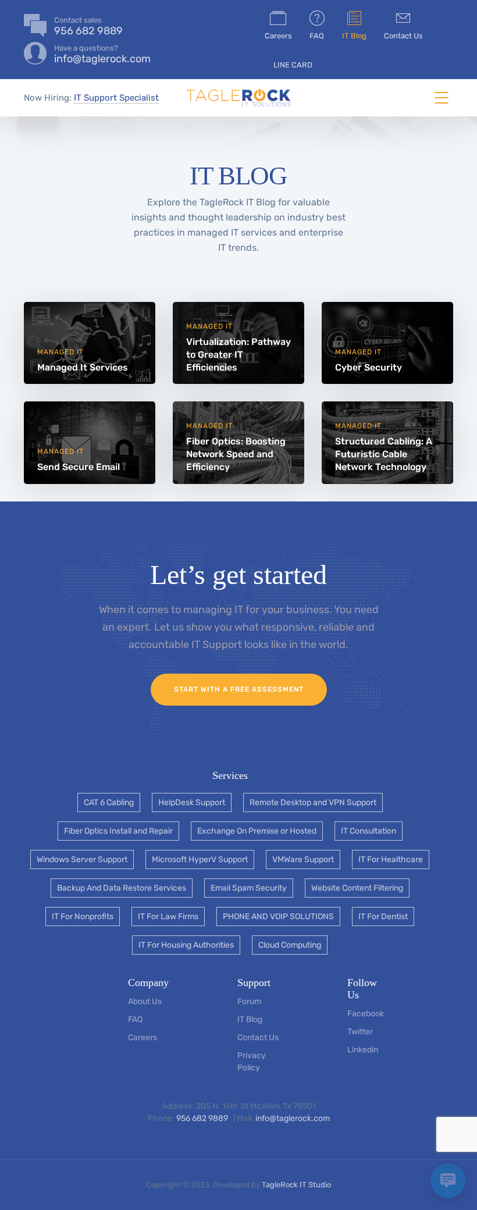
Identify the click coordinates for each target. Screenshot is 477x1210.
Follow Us (362, 989)
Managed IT (60, 352)
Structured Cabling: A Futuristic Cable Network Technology (383, 454)
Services (230, 775)
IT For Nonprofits (82, 916)
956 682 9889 (203, 1118)
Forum (249, 1001)
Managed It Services (82, 367)
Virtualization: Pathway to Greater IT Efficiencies (238, 354)
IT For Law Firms (168, 916)
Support (253, 982)
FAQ (316, 35)
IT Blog (354, 35)
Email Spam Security (249, 888)
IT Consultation (368, 831)
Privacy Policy (251, 1062)
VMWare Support (303, 859)
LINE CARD (292, 65)
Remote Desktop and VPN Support (313, 802)
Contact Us (403, 35)
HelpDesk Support (191, 802)
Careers (278, 35)
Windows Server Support (82, 859)
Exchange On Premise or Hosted (256, 831)
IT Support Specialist (116, 97)
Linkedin (362, 1050)
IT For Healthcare (390, 859)
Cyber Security (368, 367)
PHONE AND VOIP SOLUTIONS (278, 916)
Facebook (365, 1014)
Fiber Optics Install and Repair (118, 831)
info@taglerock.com (292, 1118)
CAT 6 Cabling (109, 802)
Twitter (360, 1032)
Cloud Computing (289, 945)
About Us (145, 1001)
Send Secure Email (78, 466)
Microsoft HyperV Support (200, 859)
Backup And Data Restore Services (121, 888)
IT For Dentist (383, 916)
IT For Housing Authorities (186, 945)
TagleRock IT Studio (296, 1184)
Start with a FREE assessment (239, 689)
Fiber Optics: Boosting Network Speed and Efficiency (236, 454)
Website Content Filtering (357, 888)
